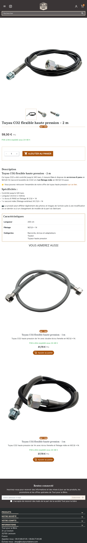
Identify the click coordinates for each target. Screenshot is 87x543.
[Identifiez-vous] (77, 6)
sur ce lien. (72, 184)
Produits (6, 512)
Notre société (9, 516)
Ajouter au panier (37, 153)
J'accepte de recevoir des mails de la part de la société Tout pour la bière (45, 501)
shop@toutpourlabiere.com (26, 541)
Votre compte (9, 520)
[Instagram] (11, 6)
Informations (9, 525)
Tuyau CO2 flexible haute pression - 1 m (43, 334)
